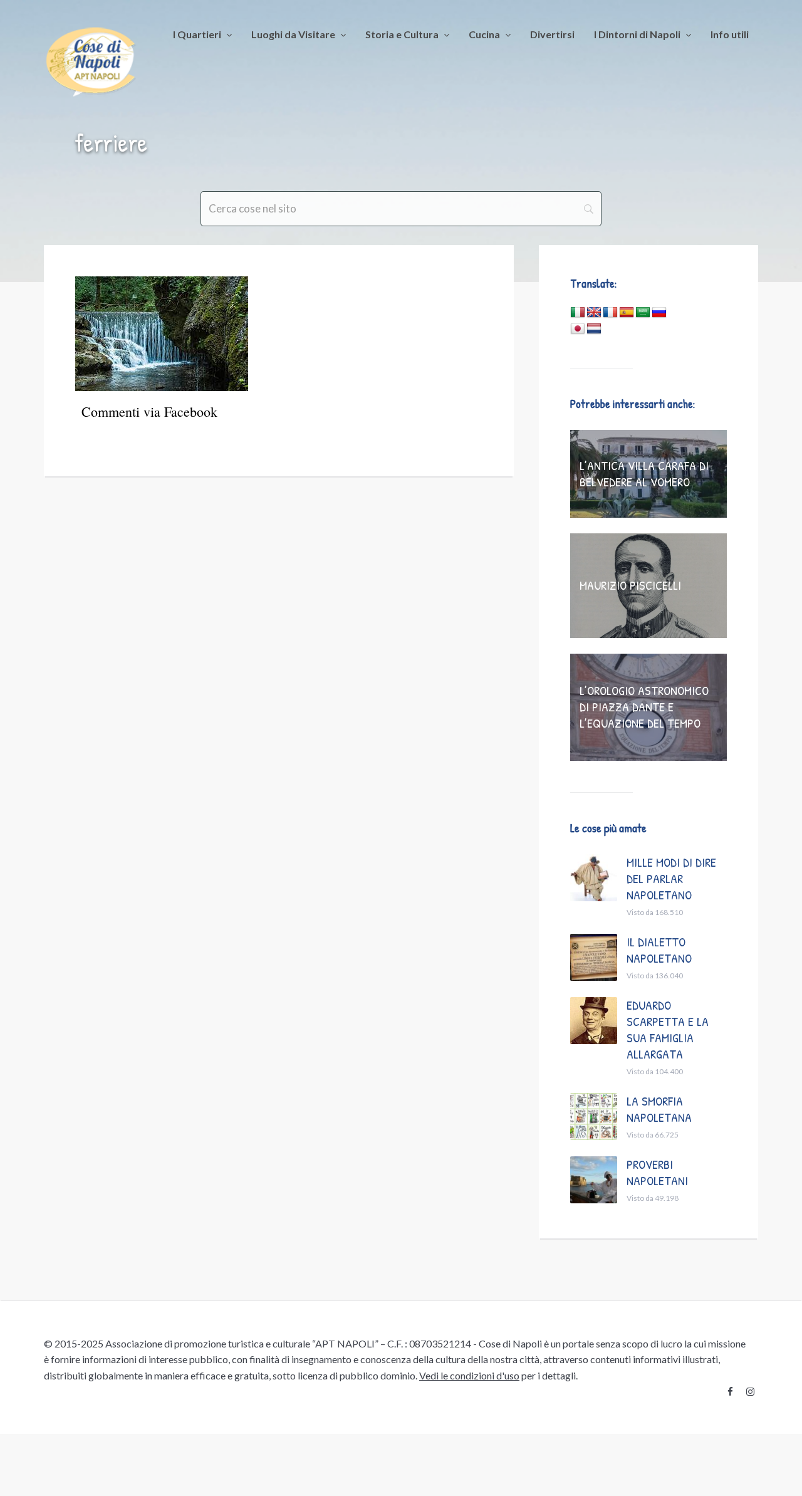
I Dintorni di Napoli (637, 34)
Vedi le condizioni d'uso (469, 1375)
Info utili (730, 34)
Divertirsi (552, 34)
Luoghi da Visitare (293, 34)
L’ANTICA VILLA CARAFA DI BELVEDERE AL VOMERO (644, 473)
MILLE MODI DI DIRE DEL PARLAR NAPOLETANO (671, 878)
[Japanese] (577, 329)
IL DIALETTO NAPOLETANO (659, 949)
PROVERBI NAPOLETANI (657, 1172)
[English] (594, 312)
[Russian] (659, 312)
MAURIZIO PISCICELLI (630, 585)
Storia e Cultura (402, 34)
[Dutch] (594, 329)
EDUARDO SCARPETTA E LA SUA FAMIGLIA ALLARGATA (668, 1029)
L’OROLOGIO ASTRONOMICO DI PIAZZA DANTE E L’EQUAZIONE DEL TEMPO (644, 706)
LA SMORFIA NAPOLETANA (659, 1109)
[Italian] (577, 312)
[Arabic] (642, 312)
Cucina (484, 34)
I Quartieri (197, 34)
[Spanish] (626, 312)
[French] (610, 312)
